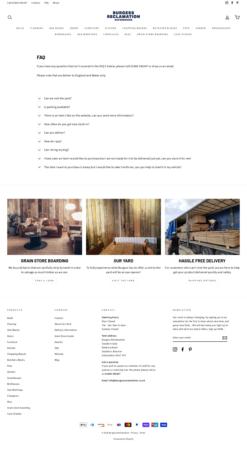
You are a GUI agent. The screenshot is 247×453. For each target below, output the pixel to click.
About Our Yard (63, 324)
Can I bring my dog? (56, 150)
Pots (186, 28)
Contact (35, 3)
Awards (59, 342)
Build (20, 28)
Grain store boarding (152, 34)
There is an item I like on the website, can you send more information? (89, 116)
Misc (128, 34)
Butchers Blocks (165, 28)
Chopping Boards (134, 28)
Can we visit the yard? (58, 98)
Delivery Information (66, 330)
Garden (201, 28)
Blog (57, 360)
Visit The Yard (123, 280)
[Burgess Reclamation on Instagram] (175, 349)
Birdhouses (63, 34)
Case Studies (183, 34)
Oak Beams (56, 28)
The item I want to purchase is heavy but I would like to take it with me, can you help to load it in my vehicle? (113, 167)
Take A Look (44, 280)
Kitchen (110, 28)
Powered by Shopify (123, 439)
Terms (142, 432)
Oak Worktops (87, 34)
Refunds (59, 354)
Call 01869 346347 (17, 3)
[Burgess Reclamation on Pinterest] (190, 349)
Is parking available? (57, 107)
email (170, 66)
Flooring (36, 28)
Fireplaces (111, 34)
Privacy (134, 432)
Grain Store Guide (64, 336)
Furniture (92, 28)
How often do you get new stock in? (67, 124)
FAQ (46, 3)
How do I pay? (53, 141)
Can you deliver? (54, 133)
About (56, 3)
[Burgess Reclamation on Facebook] (182, 349)
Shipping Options (202, 280)
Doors (74, 28)
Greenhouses (221, 28)
